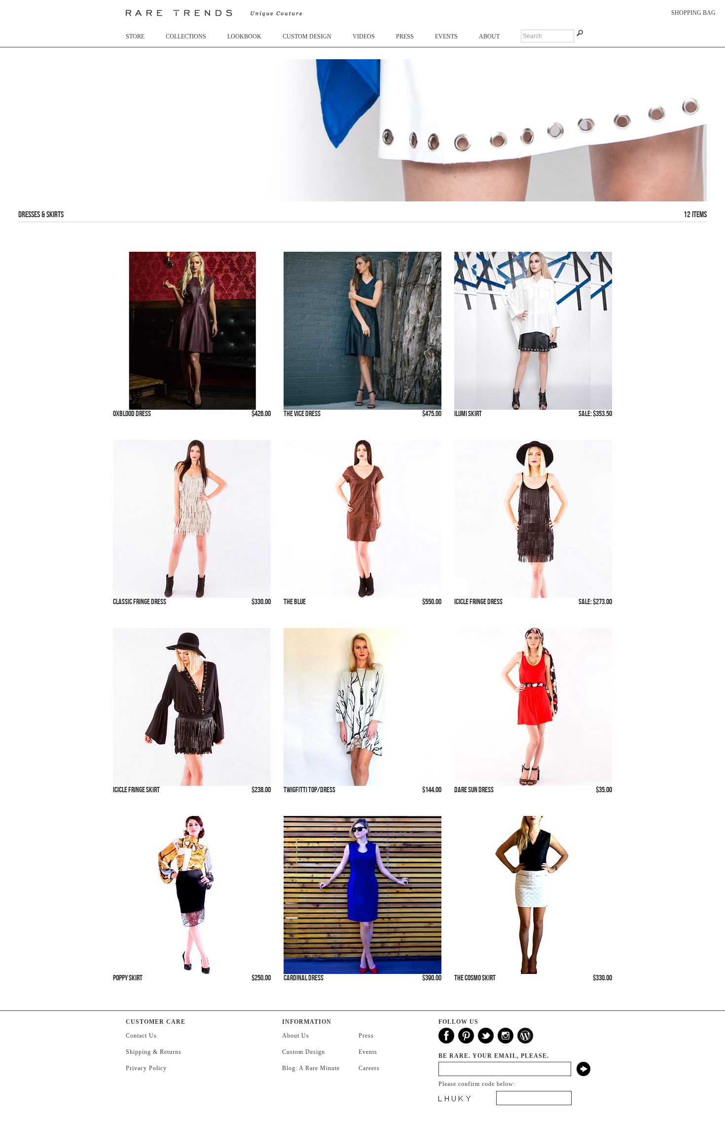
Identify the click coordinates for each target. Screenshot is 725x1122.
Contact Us (141, 1035)
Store (135, 36)
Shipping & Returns (153, 1051)
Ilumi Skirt (468, 414)
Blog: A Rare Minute (311, 1068)
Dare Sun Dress (474, 790)
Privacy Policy (146, 1068)
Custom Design (307, 36)
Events (446, 36)
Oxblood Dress (132, 414)
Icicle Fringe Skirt (136, 790)
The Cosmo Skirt (475, 978)
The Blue (295, 602)
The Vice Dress (302, 414)
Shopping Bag (693, 12)
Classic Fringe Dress (139, 602)
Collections (186, 36)
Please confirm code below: (476, 1084)
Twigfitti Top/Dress (309, 790)
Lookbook (244, 36)
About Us (295, 1035)
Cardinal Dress (304, 978)
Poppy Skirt (128, 978)
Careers (369, 1068)
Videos (364, 36)
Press (405, 36)
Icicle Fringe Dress (478, 602)
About (489, 36)
